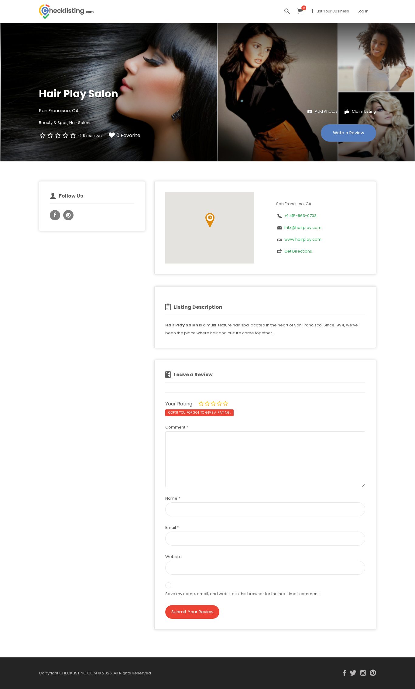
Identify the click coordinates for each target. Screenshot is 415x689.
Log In (363, 11)
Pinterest (373, 673)
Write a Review (348, 133)
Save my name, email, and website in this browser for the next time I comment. (242, 594)
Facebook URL (55, 215)
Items (300, 11)
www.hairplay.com (302, 239)
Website (173, 557)
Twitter (353, 673)
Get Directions (298, 251)
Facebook (344, 673)
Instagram (363, 673)
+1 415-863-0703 (300, 216)
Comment (176, 427)
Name (172, 498)
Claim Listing (363, 111)
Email (172, 527)
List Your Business (333, 11)
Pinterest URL (68, 215)
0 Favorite (128, 135)
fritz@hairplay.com (302, 227)
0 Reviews (90, 135)
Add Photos (326, 111)
